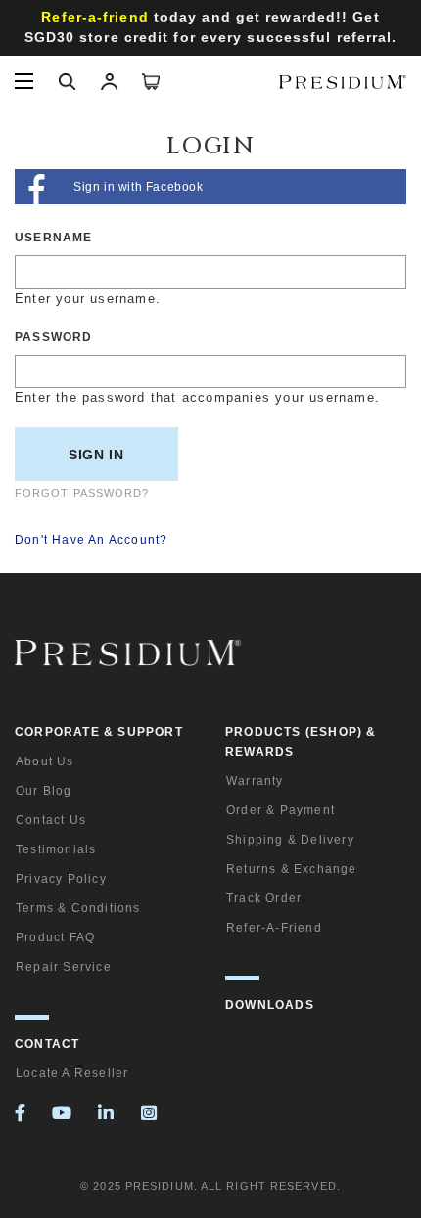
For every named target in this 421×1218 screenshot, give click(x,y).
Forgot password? (82, 493)
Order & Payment (280, 810)
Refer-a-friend (274, 928)
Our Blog (44, 791)
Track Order (264, 898)
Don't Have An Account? (91, 539)
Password (54, 337)
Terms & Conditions (78, 908)
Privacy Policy (61, 879)
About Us (45, 761)
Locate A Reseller (72, 1073)
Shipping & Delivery (290, 840)
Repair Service (64, 967)
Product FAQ (55, 937)
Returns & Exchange (291, 869)
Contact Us (51, 820)
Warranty (255, 781)
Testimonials (56, 849)
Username (54, 237)
